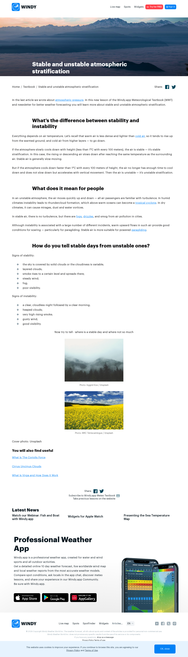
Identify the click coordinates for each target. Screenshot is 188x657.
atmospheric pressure (69, 100)
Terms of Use (91, 651)
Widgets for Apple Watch (85, 516)
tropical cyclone (145, 203)
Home (16, 87)
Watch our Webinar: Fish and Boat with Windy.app (35, 517)
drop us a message (105, 637)
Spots (127, 7)
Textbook (29, 87)
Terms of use (99, 640)
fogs (79, 216)
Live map (115, 7)
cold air (140, 136)
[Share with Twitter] (174, 87)
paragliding (138, 230)
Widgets (139, 7)
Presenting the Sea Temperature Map (147, 517)
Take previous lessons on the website (94, 499)
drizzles (88, 216)
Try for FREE (156, 7)
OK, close (165, 649)
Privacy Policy (88, 640)
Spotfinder (89, 623)
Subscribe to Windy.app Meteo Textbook (92, 495)
